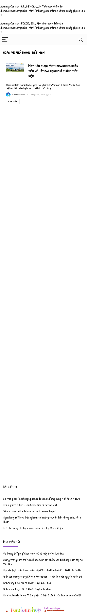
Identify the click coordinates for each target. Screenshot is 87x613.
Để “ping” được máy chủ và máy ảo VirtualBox (39, 553)
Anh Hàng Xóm (18, 94)
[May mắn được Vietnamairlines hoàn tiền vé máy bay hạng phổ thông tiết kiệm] (15, 65)
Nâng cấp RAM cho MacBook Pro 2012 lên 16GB (55, 570)
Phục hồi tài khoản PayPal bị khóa (33, 583)
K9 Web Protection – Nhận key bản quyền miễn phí (54, 576)
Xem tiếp (13, 101)
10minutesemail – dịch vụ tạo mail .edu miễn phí (29, 511)
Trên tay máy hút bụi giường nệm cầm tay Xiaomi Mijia (33, 528)
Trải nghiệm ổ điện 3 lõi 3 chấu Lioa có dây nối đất (30, 505)
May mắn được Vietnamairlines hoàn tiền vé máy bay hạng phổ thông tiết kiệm (53, 70)
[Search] (81, 39)
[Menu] (5, 39)
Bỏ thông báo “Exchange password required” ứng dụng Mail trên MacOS (41, 498)
